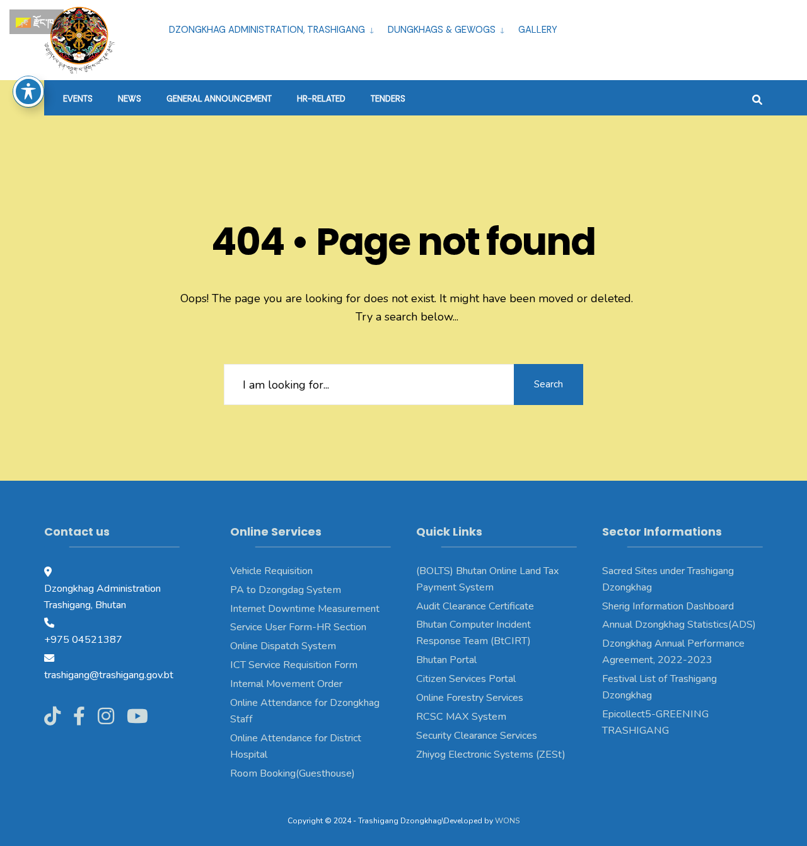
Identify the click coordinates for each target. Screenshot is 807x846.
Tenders (388, 98)
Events (78, 98)
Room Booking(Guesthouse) (292, 773)
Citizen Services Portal (466, 679)
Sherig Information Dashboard (668, 606)
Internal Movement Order (286, 684)
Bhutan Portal (446, 660)
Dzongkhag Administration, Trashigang (267, 29)
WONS (507, 821)
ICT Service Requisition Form (293, 665)
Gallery (537, 29)
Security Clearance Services (476, 736)
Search (548, 384)
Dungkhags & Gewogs (442, 29)
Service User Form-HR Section (298, 627)
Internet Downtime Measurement (305, 609)
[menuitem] (273, 27)
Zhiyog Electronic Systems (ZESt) (491, 754)
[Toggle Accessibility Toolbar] (28, 91)
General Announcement (219, 98)
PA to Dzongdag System (285, 590)
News (129, 98)
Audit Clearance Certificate (475, 606)
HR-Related (321, 98)
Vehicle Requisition (271, 571)
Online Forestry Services (469, 698)
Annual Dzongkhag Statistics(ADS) (679, 625)
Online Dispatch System (283, 646)
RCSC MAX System (461, 717)
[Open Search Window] (757, 98)
